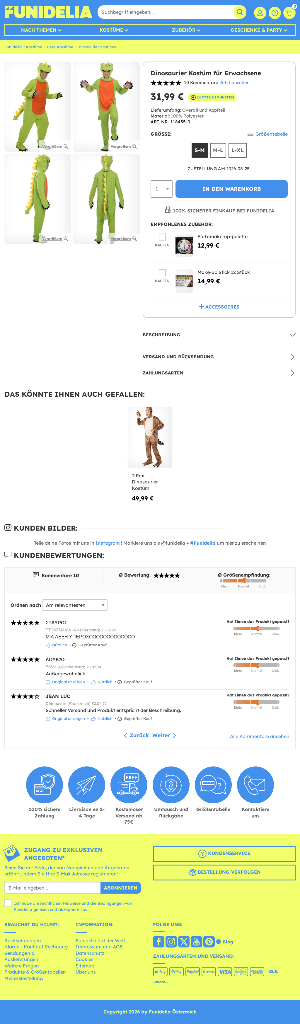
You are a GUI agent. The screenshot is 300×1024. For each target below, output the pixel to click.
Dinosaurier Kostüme (97, 47)
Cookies (84, 959)
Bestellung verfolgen (228, 872)
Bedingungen (111, 903)
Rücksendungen (22, 940)
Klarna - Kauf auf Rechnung (36, 947)
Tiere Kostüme (59, 47)
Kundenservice (228, 853)
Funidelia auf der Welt (100, 940)
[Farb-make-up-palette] (184, 245)
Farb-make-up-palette (222, 236)
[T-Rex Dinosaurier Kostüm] (149, 437)
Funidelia (13, 47)
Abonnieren (120, 888)
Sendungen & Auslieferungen (21, 956)
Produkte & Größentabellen (35, 972)
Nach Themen (39, 30)
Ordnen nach (26, 605)
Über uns (86, 972)
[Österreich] (158, 942)
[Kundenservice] (275, 13)
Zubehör (183, 30)
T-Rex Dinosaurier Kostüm (145, 482)
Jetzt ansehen (234, 82)
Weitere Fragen (21, 966)
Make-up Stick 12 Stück (223, 272)
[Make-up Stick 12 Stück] (184, 281)
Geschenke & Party (256, 30)
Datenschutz (90, 953)
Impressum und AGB (99, 947)
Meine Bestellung (23, 978)
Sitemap (85, 966)
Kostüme (111, 30)
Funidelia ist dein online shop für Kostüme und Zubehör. (48, 12)
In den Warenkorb (231, 188)
